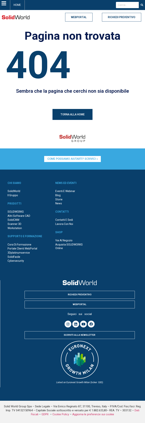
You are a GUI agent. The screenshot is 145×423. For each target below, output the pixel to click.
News (58, 203)
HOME (17, 4)
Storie (58, 199)
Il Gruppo (13, 195)
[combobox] (127, 5)
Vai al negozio (63, 240)
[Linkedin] (75, 324)
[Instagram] (68, 324)
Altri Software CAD (19, 215)
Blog (58, 195)
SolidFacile (14, 256)
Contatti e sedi (64, 219)
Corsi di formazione (19, 244)
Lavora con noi (64, 223)
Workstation (15, 228)
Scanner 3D (14, 223)
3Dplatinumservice (19, 252)
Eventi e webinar (65, 191)
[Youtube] (83, 324)
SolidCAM (13, 219)
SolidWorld (14, 191)
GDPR (45, 414)
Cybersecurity (16, 260)
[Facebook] (91, 324)
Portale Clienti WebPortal (22, 248)
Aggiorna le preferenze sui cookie (93, 414)
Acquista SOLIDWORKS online (69, 246)
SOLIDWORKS (16, 211)
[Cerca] (142, 5)
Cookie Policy (60, 414)
